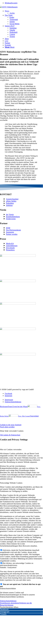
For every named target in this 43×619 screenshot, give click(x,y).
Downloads (10, 248)
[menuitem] (24, 12)
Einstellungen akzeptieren (9, 603)
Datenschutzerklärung (8, 601)
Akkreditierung (11, 246)
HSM (8, 228)
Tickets (3, 614)
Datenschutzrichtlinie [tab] (8, 589)
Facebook (4, 609)
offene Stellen (11, 201)
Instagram (4, 611)
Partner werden (11, 234)
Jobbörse (9, 205)
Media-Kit (10, 243)
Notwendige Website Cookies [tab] (11, 483)
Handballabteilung (13, 217)
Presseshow (10, 250)
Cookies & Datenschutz (11, 435)
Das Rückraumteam (13, 230)
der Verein (10, 214)
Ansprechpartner (12, 199)
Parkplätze (10, 203)
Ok (1, 435)
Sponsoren (10, 232)
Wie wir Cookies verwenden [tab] (10, 450)
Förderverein (11, 219)
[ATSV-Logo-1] (9, 7)
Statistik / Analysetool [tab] (8, 567)
